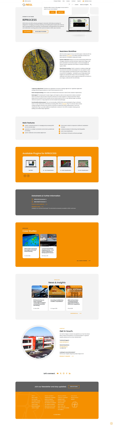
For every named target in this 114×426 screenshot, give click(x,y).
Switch (60, 12)
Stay (52, 12)
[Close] (69, 4)
